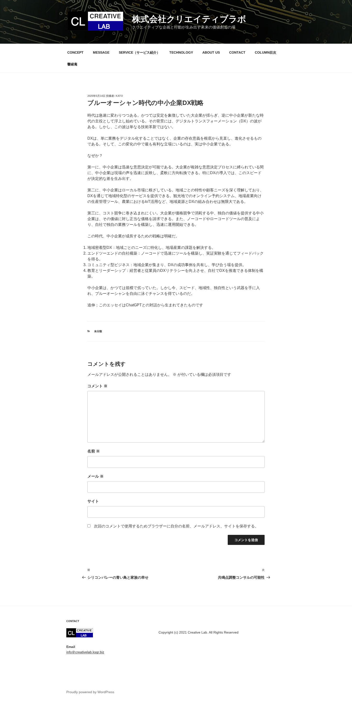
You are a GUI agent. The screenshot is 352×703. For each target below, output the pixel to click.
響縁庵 (72, 64)
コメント (97, 386)
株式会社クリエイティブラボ (189, 19)
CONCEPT (75, 52)
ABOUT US (211, 52)
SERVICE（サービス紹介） (139, 52)
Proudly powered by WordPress (90, 692)
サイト (93, 501)
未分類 (98, 331)
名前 (93, 451)
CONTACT (237, 52)
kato (119, 95)
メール (95, 476)
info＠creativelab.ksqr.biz (85, 652)
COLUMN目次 (265, 52)
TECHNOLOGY (181, 52)
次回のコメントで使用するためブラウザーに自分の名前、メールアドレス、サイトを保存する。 (176, 526)
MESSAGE (101, 52)
